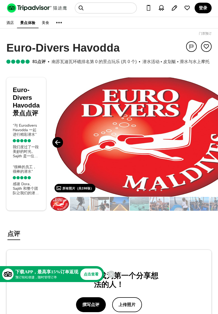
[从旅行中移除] (206, 46)
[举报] (191, 46)
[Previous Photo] (57, 142)
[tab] (13, 234)
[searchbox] (105, 8)
